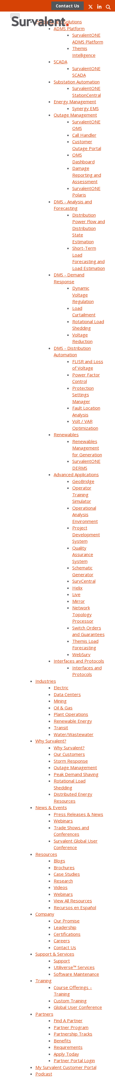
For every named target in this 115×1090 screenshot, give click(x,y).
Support (62, 961)
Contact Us (65, 947)
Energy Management (75, 101)
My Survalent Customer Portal (65, 1067)
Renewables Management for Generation (87, 448)
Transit (61, 727)
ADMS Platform (69, 28)
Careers (62, 941)
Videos (61, 887)
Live (76, 594)
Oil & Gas (63, 708)
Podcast (43, 1074)
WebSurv (81, 654)
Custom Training (70, 1001)
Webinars (63, 821)
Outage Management (75, 115)
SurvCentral (84, 581)
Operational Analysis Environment (85, 514)
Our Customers (69, 754)
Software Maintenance (76, 974)
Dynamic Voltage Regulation (83, 294)
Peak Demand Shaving (76, 774)
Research (63, 881)
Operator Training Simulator (81, 494)
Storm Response (71, 761)
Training (43, 980)
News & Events (51, 807)
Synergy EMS (85, 108)
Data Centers (67, 694)
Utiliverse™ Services (74, 967)
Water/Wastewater (73, 734)
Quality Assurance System (82, 554)
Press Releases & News (78, 814)
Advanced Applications (76, 474)
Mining (60, 701)
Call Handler (84, 135)
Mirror (78, 601)
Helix (77, 588)
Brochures (64, 867)
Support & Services (54, 954)
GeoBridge (83, 481)
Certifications (67, 934)
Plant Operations (71, 714)
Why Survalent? (50, 741)
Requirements (68, 1047)
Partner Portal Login (74, 1060)
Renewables (66, 434)
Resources (46, 854)
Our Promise (67, 921)
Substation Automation (77, 82)
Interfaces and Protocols (79, 661)
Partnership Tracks (73, 1034)
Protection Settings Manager (83, 394)
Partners (44, 1014)
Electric (61, 687)
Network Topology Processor (82, 614)
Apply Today (66, 1054)
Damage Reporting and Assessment (86, 174)
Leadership (65, 927)
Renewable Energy (73, 721)
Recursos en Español (75, 907)
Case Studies (67, 874)
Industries (45, 681)
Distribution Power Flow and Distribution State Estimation (88, 228)
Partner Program (71, 1027)
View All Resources (73, 901)
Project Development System (86, 534)
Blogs (59, 861)
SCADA (60, 62)
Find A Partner (68, 1020)
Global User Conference (78, 1007)
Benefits (62, 1041)
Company (44, 914)
